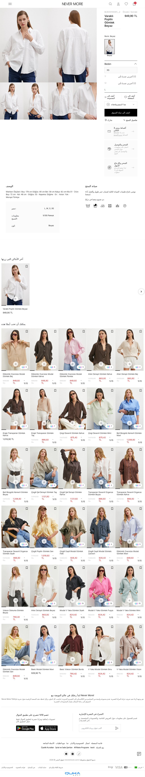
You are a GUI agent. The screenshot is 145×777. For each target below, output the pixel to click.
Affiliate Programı (81, 747)
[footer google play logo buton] (25, 728)
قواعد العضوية (20, 767)
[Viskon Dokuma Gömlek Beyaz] (15, 586)
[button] (134, 4)
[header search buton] (110, 4)
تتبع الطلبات (60, 743)
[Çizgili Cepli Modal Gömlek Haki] (72, 527)
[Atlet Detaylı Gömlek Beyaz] (44, 586)
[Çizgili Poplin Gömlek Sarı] (44, 527)
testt (92, 747)
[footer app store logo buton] (48, 728)
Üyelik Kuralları (47, 747)
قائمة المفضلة (96, 743)
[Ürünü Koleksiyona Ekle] (26, 266)
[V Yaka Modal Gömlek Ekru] (101, 645)
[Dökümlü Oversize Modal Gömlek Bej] (15, 349)
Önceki (126, 12)
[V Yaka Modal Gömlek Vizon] (129, 645)
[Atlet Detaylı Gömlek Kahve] (101, 349)
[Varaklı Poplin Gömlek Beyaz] (15, 284)
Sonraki (134, 12)
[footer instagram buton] (72, 754)
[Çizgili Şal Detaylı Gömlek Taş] (44, 468)
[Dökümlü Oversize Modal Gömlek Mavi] (129, 527)
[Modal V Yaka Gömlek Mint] (129, 586)
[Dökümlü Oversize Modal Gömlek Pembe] (72, 349)
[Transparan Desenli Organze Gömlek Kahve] (129, 468)
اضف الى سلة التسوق (121, 112)
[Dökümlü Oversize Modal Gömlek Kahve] (44, 349)
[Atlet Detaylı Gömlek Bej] (129, 349)
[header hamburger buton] (10, 4)
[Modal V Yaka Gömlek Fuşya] (101, 586)
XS (108, 70)
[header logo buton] (72, 4)
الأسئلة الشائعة (48, 743)
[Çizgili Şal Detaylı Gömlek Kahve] (72, 468)
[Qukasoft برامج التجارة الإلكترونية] (72, 774)
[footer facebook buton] (66, 754)
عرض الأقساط (118, 135)
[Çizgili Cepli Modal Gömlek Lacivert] (101, 527)
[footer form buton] (117, 728)
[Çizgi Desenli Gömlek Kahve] (72, 408)
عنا (67, 743)
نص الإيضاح (31, 767)
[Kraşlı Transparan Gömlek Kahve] (15, 408)
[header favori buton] (126, 4)
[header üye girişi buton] (118, 4)
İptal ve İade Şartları (63, 747)
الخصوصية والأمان (77, 743)
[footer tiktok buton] (79, 754)
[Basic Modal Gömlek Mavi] (44, 645)
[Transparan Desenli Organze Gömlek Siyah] (15, 527)
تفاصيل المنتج (131, 120)
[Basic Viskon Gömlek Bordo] (72, 645)
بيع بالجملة (100, 747)
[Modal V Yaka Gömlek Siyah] (72, 586)
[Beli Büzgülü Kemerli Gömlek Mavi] (129, 408)
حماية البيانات (42, 767)
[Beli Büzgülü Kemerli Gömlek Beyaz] (15, 468)
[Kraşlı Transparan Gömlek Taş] (44, 408)
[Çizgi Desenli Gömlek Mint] (101, 408)
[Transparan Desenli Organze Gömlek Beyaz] (101, 468)
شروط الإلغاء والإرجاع (56, 767)
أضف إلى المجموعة (111, 97)
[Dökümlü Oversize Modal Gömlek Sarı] (15, 645)
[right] (141, 291)
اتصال (87, 743)
